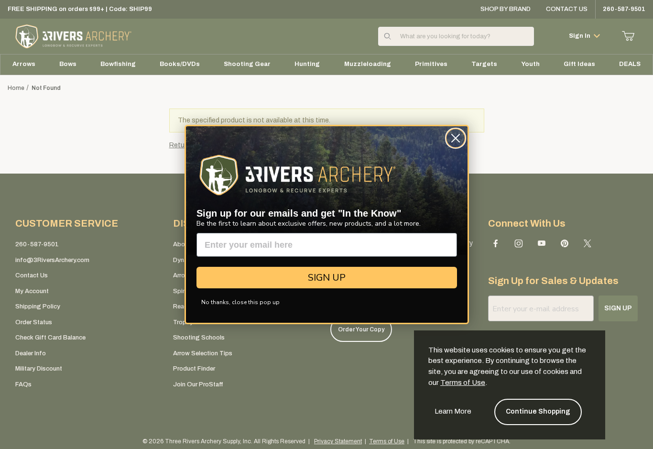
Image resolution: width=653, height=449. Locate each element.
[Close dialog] (455, 138)
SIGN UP (327, 277)
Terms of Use (462, 382)
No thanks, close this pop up (240, 302)
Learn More (453, 411)
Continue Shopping (538, 411)
